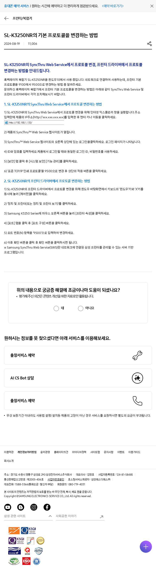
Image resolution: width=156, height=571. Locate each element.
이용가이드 (134, 452)
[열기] (146, 547)
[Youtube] (7, 508)
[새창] (14, 530)
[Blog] (21, 508)
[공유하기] (149, 43)
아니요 (89, 308)
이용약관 (8, 452)
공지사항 (108, 452)
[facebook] (47, 508)
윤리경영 (45, 452)
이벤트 (121, 452)
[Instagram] (34, 508)
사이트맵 (95, 452)
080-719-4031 (76, 484)
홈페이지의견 (61, 452)
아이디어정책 (79, 452)
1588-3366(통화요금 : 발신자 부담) (34, 484)
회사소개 (8, 461)
